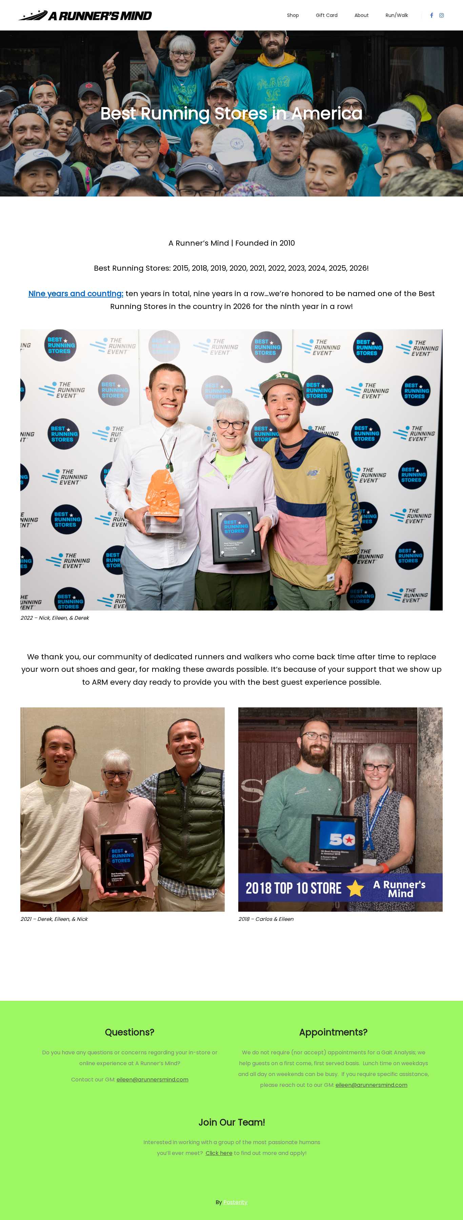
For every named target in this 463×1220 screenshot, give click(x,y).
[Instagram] (441, 15)
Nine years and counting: (75, 293)
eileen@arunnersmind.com (152, 1079)
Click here (219, 1153)
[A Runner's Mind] (85, 15)
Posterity (235, 1202)
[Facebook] (431, 15)
